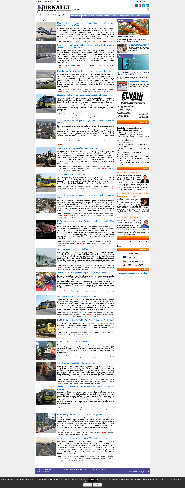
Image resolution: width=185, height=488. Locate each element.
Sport (84, 16)
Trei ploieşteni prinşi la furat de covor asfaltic (76, 363)
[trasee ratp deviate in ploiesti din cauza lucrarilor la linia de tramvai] (46, 404)
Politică (99, 16)
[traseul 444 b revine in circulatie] (46, 191)
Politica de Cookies (157, 479)
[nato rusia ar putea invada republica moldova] (46, 166)
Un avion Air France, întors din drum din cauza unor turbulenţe (84, 71)
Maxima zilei (142, 238)
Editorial (144, 168)
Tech (139, 16)
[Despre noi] (140, 1)
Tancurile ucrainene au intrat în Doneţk (74, 249)
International (125, 16)
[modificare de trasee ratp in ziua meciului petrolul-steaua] (46, 112)
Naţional (107, 16)
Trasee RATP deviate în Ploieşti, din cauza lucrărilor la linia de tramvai (85, 388)
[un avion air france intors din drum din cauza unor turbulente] (46, 89)
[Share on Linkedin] (147, 6)
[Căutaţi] (147, 10)
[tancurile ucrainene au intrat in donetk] (46, 266)
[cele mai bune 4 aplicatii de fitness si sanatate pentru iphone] (133, 70)
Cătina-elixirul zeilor (125, 37)
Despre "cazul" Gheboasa (127, 172)
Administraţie (75, 16)
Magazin (115, 16)
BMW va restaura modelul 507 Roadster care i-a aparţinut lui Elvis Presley (85, 222)
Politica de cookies (68, 469)
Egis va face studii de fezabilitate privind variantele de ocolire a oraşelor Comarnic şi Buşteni (85, 46)
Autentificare (145, 473)
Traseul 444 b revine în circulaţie (71, 174)
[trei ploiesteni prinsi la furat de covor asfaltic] (46, 380)
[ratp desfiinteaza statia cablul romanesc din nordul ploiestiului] (46, 338)
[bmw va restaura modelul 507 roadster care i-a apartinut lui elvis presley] (46, 239)
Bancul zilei (143, 122)
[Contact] (144, 1)
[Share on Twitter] (143, 6)
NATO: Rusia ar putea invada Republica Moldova (78, 148)
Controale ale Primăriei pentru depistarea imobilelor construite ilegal (85, 121)
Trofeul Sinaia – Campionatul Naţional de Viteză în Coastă (82, 273)
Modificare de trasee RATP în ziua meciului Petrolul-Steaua (82, 95)
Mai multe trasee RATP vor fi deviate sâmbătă (76, 296)
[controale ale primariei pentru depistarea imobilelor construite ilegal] (46, 138)
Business (91, 16)
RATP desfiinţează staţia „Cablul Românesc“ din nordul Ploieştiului (85, 320)
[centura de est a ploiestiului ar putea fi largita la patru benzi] (46, 456)
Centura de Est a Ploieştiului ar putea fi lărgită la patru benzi (82, 438)
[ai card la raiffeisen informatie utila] (46, 359)
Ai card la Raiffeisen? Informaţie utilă (73, 341)
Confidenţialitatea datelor (98, 469)
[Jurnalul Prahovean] (137, 1)
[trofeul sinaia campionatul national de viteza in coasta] (46, 290)
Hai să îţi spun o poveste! (127, 217)
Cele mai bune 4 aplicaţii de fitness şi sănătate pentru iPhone (133, 73)
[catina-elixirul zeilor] (133, 35)
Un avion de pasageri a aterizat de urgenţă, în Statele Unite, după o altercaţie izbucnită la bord (85, 24)
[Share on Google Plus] (140, 6)
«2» (47, 20)
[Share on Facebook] (136, 6)
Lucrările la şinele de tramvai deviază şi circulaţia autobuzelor (83, 414)
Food (133, 16)
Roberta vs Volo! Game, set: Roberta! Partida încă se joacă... (133, 195)
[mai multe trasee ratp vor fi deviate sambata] (46, 314)
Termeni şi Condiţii (81, 469)
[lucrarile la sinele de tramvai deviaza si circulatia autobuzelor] (46, 432)
